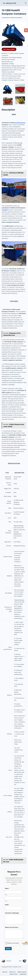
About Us (4, 972)
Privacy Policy (14, 974)
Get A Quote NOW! (9, 49)
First (6, 894)
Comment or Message (12, 913)
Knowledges (23, 974)
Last (6, 901)
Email (7, 904)
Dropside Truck (17, 967)
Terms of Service (21, 972)
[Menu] (25, 3)
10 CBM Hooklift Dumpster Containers (12, 17)
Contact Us (12, 972)
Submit (8, 948)
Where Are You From (12, 927)
